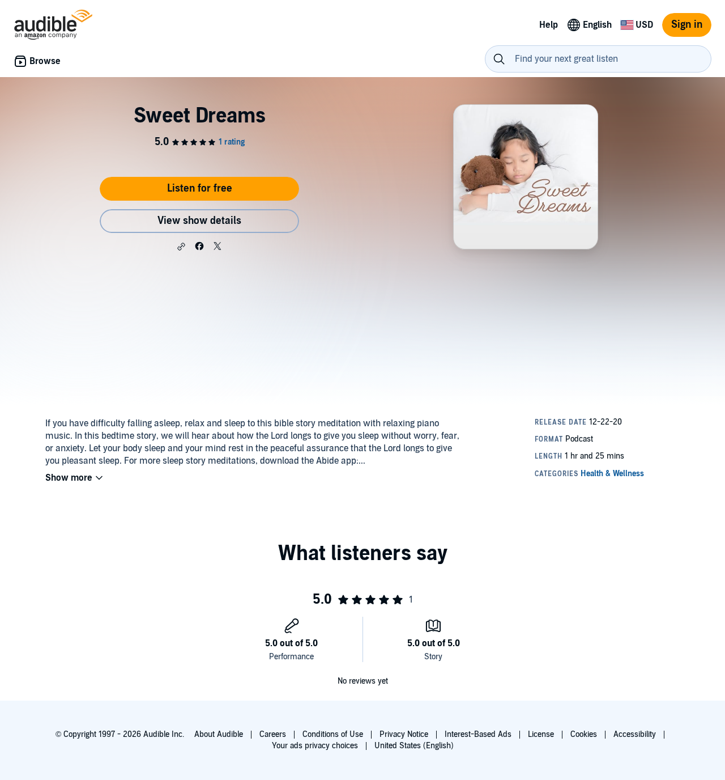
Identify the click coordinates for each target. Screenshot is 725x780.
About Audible (218, 734)
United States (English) (414, 746)
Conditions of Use (332, 734)
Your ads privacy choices (315, 746)
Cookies (583, 734)
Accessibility (634, 734)
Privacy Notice (403, 734)
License (541, 734)
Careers (272, 734)
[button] (181, 246)
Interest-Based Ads (478, 734)
